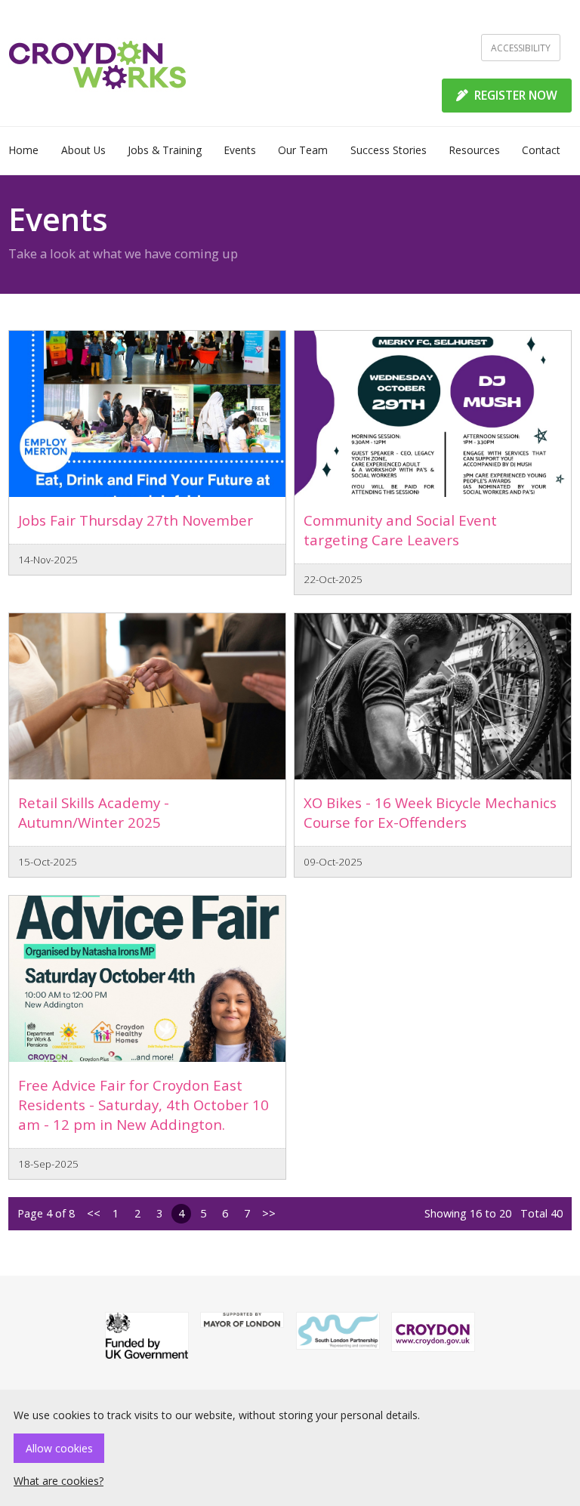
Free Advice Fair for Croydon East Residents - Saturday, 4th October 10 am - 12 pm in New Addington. (143, 1104)
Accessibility (521, 48)
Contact (541, 150)
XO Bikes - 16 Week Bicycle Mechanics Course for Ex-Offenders (430, 812)
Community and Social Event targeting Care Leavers (400, 530)
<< (93, 1213)
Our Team (303, 150)
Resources (474, 150)
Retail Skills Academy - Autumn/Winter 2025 (93, 812)
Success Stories (388, 150)
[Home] (97, 63)
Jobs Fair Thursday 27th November (135, 520)
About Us (83, 150)
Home (23, 150)
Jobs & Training (165, 150)
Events (240, 150)
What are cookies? (58, 1481)
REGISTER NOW (514, 95)
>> (269, 1213)
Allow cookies (59, 1448)
